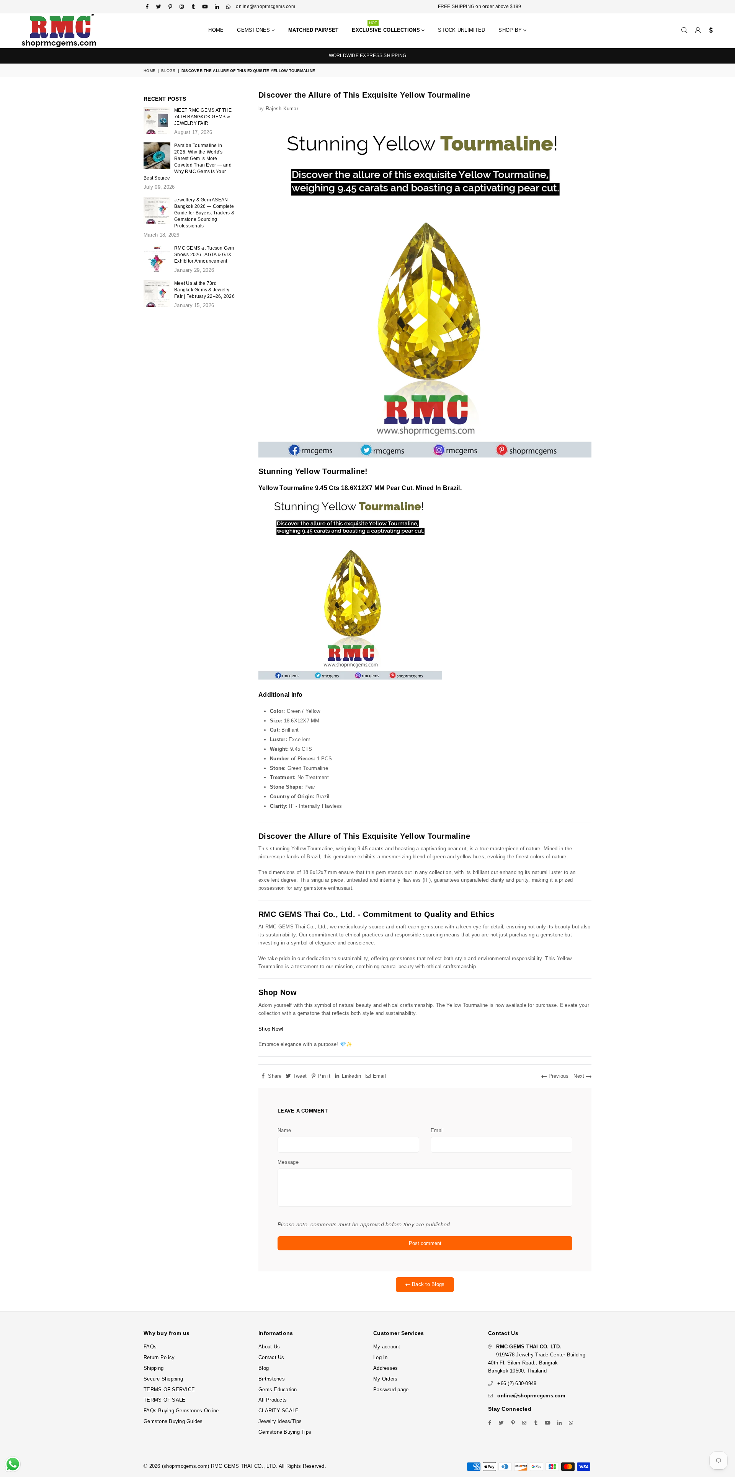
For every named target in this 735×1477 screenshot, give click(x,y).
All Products (272, 1400)
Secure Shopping (163, 1379)
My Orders (385, 1379)
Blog (263, 1368)
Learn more (223, 1445)
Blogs (168, 71)
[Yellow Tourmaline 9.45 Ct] (350, 678)
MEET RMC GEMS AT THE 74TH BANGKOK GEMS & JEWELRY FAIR (203, 117)
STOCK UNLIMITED (461, 30)
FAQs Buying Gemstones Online (181, 1410)
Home (216, 30)
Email (437, 1130)
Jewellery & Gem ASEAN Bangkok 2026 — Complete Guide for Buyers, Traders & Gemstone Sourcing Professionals (204, 213)
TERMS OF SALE (164, 1400)
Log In (380, 1357)
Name (284, 1130)
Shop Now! (270, 1029)
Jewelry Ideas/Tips (280, 1421)
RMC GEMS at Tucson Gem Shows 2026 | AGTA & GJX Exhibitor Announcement (204, 254)
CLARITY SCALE (278, 1410)
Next (579, 1076)
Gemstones (254, 30)
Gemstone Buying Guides (173, 1421)
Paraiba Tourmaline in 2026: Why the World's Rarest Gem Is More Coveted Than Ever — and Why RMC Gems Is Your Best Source (188, 162)
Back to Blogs (427, 1284)
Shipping (153, 1368)
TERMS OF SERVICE (169, 1389)
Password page (390, 1389)
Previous (557, 1076)
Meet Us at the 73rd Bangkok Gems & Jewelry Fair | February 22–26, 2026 (204, 290)
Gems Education (277, 1389)
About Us (269, 1347)
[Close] (727, 1439)
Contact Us (271, 1357)
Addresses (385, 1368)
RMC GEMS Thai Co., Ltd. (306, 914)
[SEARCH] (684, 30)
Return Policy (159, 1357)
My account (386, 1347)
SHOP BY (510, 30)
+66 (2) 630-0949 (516, 1383)
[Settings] (709, 30)
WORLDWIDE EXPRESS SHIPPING (368, 55)
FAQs (150, 1347)
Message (288, 1162)
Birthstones (271, 1379)
